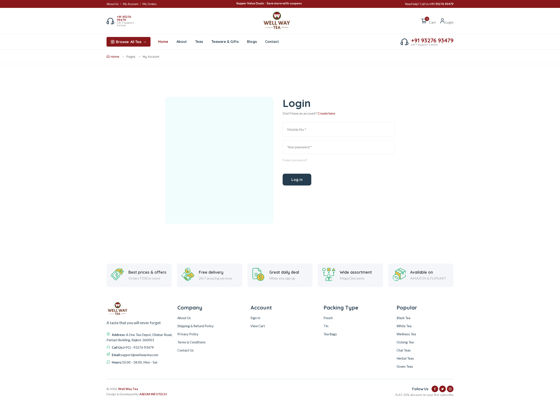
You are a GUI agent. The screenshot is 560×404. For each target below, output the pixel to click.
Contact (272, 41)
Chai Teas (404, 350)
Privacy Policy (187, 334)
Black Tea (403, 318)
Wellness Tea (406, 334)
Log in (297, 179)
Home (163, 41)
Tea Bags (330, 334)
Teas (199, 41)
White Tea (404, 326)
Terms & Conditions (191, 342)
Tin (326, 326)
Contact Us (185, 350)
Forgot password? (295, 160)
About (182, 41)
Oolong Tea (405, 342)
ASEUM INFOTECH (153, 394)
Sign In (255, 318)
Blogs (252, 41)
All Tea (128, 42)
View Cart (257, 326)
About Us (113, 4)
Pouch (328, 318)
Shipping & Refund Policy (195, 326)
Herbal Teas (405, 358)
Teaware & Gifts (225, 41)
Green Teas (405, 366)
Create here (326, 113)
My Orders (150, 4)
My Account (130, 4)
